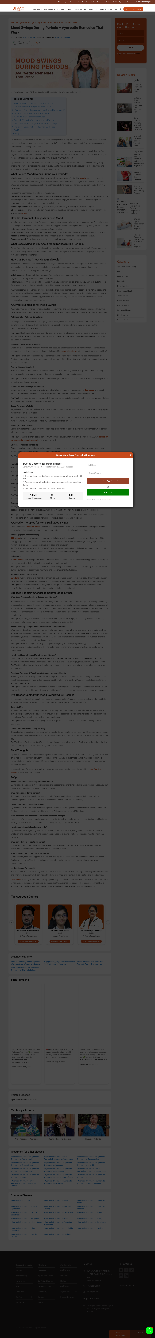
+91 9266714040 (126, 2)
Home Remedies (105, 9)
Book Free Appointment (108, 481)
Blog (70, 9)
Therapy (91, 9)
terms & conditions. (107, 499)
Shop (116, 9)
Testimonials (80, 9)
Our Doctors (49, 9)
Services (60, 9)
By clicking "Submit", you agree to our (99, 499)
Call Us (109, 492)
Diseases (36, 9)
